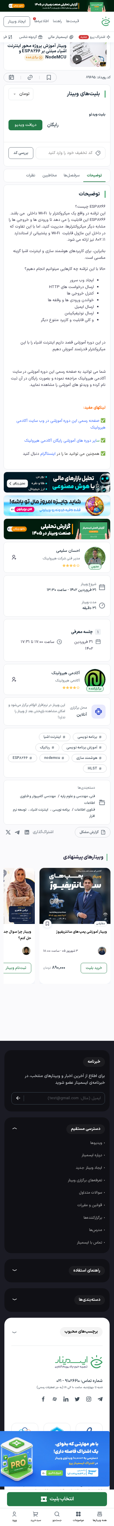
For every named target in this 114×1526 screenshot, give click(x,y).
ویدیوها (96, 1143)
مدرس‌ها (96, 1230)
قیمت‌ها (72, 21)
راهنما (57, 21)
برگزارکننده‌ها (93, 1218)
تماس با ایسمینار (90, 1243)
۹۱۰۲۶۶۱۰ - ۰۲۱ (68, 1381)
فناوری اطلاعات (84, 809)
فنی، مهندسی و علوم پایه (77, 796)
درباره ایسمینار (92, 1155)
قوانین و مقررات (90, 1205)
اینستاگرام (48, 454)
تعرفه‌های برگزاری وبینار (85, 1180)
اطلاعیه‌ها (41, 21)
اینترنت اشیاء (39, 809)
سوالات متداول (91, 1193)
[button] (78, 1517)
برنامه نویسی (60, 809)
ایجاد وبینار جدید (89, 1168)
